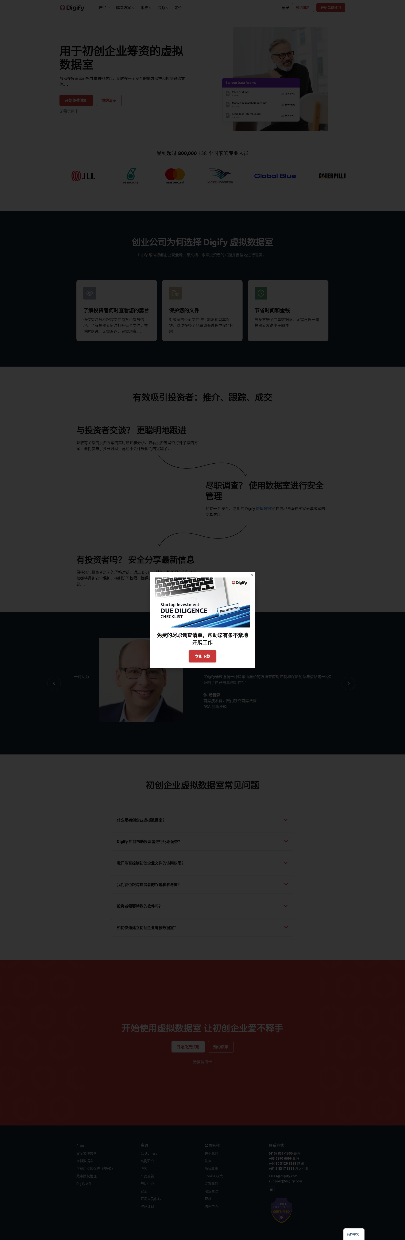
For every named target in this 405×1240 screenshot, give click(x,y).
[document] (202, 620)
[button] (252, 575)
